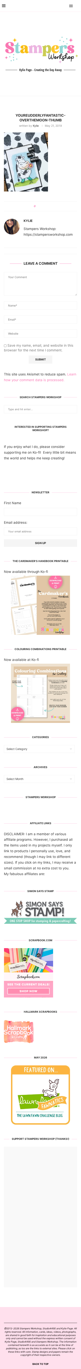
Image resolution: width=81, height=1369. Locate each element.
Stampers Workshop (41, 797)
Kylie (36, 125)
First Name (12, 503)
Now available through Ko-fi (26, 572)
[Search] (77, 6)
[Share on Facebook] (40, 206)
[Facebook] (60, 6)
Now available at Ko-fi (21, 660)
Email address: (15, 523)
